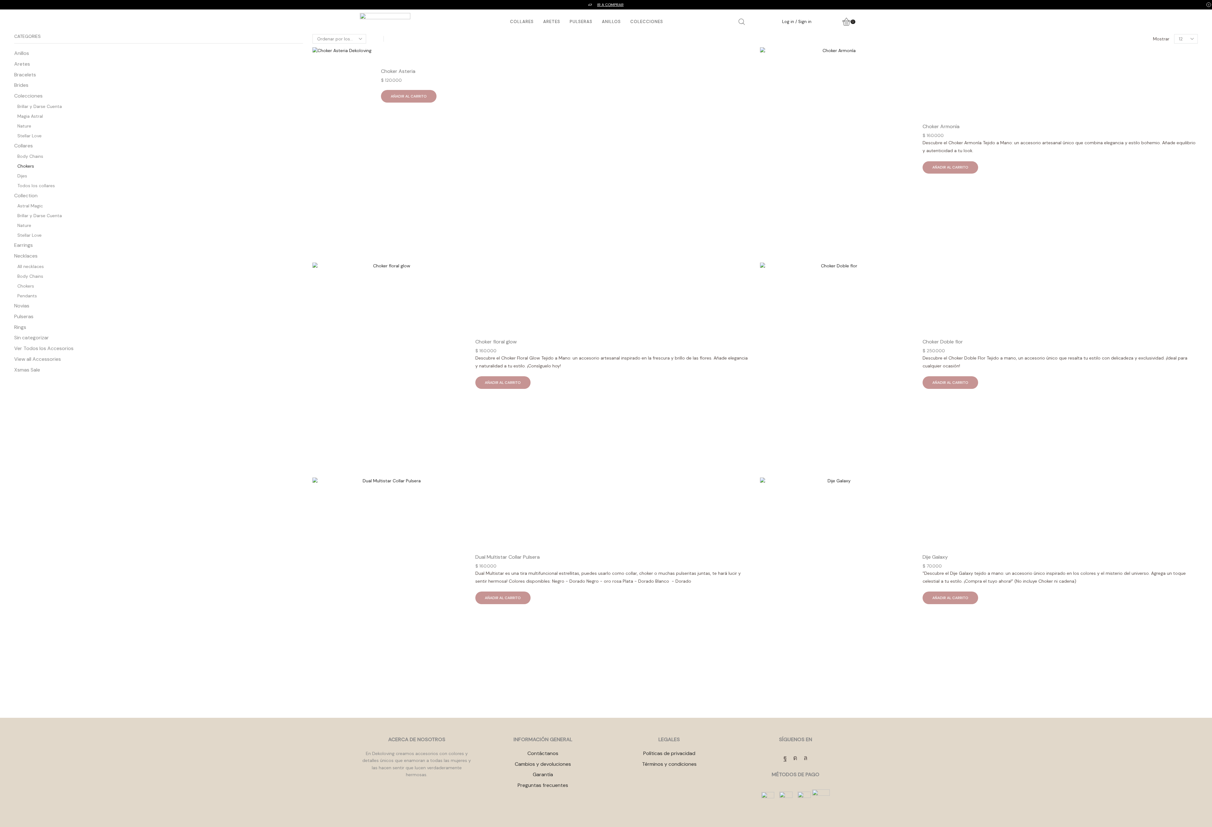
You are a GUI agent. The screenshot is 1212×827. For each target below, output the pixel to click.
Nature (24, 126)
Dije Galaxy (935, 557)
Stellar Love (29, 136)
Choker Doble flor (943, 341)
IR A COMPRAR (610, 4)
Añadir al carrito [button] (409, 96)
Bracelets (25, 74)
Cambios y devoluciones (543, 764)
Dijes (22, 176)
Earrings (23, 245)
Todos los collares (36, 185)
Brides (21, 85)
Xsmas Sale (27, 369)
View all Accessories (37, 359)
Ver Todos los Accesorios (44, 348)
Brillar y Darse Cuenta (39, 106)
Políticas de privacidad (669, 753)
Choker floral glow (496, 341)
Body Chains (30, 156)
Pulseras (581, 21)
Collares (522, 21)
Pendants (27, 296)
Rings (20, 327)
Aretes (551, 21)
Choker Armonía (941, 126)
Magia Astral (30, 116)
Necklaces (26, 256)
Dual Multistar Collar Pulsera (507, 557)
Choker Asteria (398, 71)
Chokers (25, 166)
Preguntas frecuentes (543, 785)
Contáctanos (542, 753)
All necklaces (30, 266)
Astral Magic (30, 206)
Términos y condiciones (669, 764)
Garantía (543, 774)
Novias (21, 305)
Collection (26, 195)
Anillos (611, 21)
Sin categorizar (31, 337)
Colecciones (646, 21)
